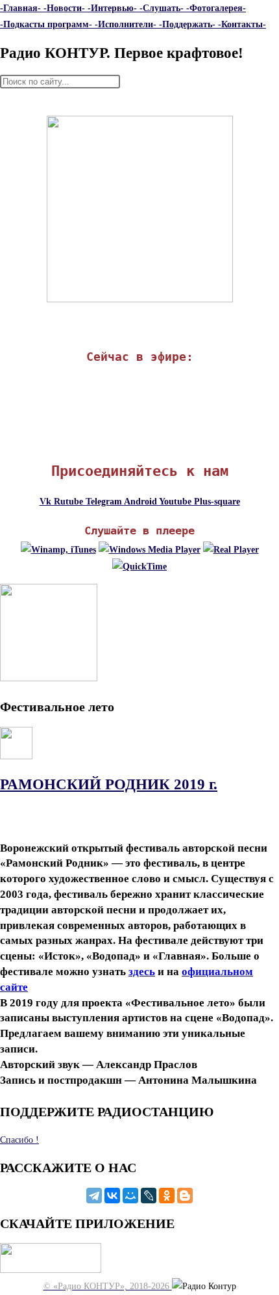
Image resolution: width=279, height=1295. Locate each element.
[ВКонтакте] (112, 1195)
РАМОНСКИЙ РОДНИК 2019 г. (108, 784)
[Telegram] (94, 1195)
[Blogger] (185, 1195)
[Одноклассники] (167, 1195)
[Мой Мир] (130, 1195)
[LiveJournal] (148, 1195)
